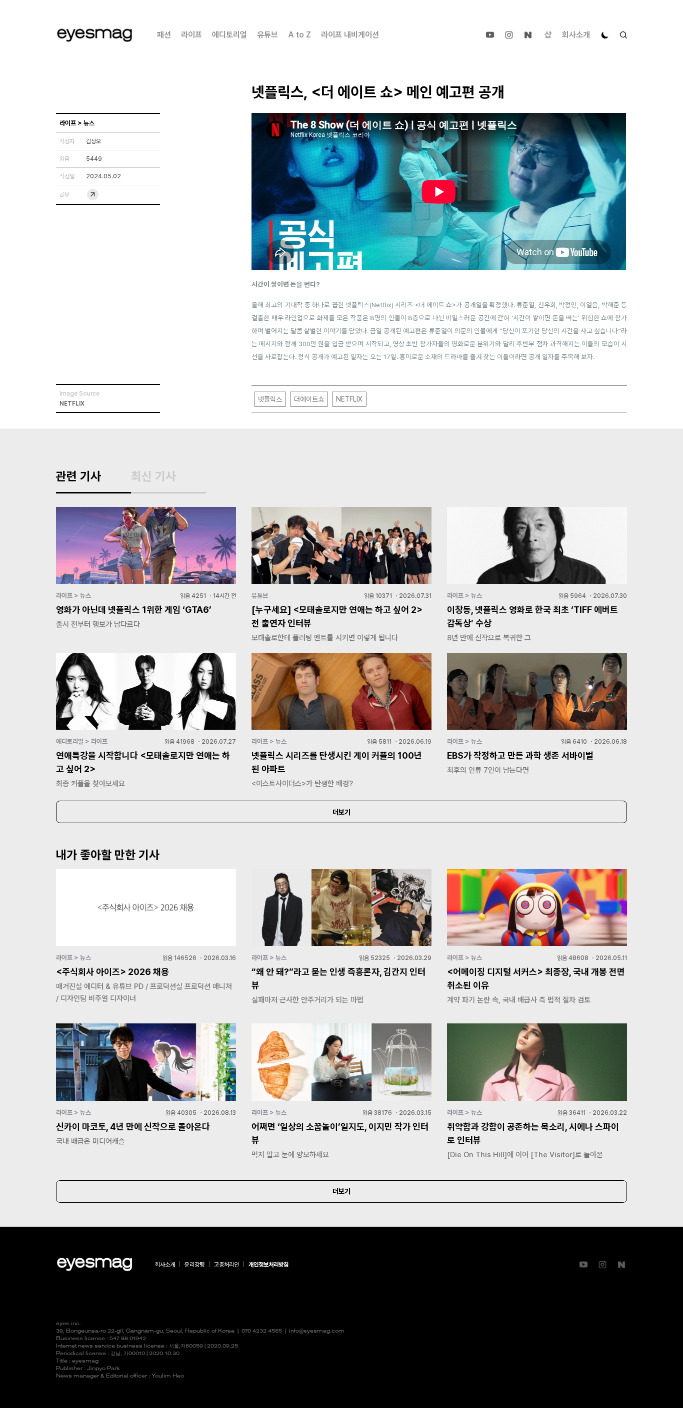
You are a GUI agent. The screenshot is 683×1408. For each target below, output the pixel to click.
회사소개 (576, 34)
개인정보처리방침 (268, 1264)
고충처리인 (226, 1264)
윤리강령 (194, 1264)
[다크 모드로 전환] (605, 34)
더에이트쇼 (309, 399)
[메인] (94, 35)
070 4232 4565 (262, 1331)
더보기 (341, 812)
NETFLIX (349, 399)
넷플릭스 (270, 399)
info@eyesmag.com (316, 1331)
